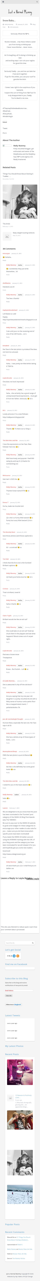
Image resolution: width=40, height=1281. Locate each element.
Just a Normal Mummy (20, 12)
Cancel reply (32, 878)
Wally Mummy (9, 24)
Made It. (20, 1244)
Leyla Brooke (25, 878)
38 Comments (14, 27)
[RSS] (17, 956)
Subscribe (9, 995)
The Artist (6, 224)
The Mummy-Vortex (18, 1258)
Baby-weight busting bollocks (24, 233)
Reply (4, 260)
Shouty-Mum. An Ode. (25, 1249)
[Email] (14, 956)
